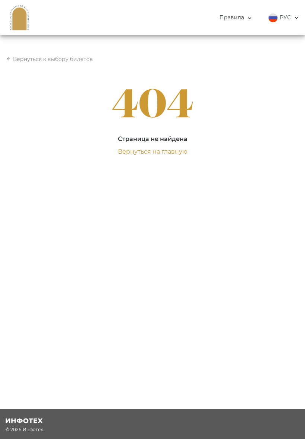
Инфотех (33, 429)
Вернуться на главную (152, 151)
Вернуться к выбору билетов (53, 59)
